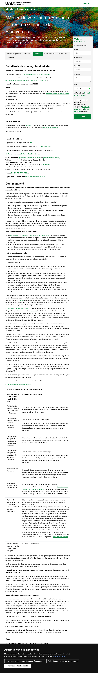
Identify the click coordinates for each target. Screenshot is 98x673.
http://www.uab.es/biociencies (35, 176)
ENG (38, 143)
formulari (34, 311)
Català (88, 3)
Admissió (27, 54)
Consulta (77, 74)
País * (76, 85)
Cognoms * (78, 57)
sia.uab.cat (29, 125)
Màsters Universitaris (20, 9)
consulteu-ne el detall (60, 537)
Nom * (76, 49)
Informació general (14, 54)
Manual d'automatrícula (50, 128)
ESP (34, 143)
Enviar (83, 116)
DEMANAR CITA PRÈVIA (20, 173)
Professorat (62, 54)
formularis (20, 300)
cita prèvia (46, 164)
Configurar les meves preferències (64, 661)
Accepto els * (82, 94)
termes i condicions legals (82, 94)
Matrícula (38, 54)
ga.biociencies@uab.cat (39, 80)
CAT (30, 143)
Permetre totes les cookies (19, 666)
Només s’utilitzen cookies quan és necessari (26, 661)
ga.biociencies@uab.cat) (51, 157)
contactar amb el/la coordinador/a (57, 94)
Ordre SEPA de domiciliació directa (19, 308)
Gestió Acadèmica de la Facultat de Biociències (22, 154)
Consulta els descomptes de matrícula (18, 384)
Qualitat (10, 57)
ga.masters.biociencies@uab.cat (16, 80)
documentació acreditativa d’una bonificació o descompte (29, 235)
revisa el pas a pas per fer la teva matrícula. (35, 74)
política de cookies (58, 656)
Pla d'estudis (49, 54)
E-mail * (77, 66)
